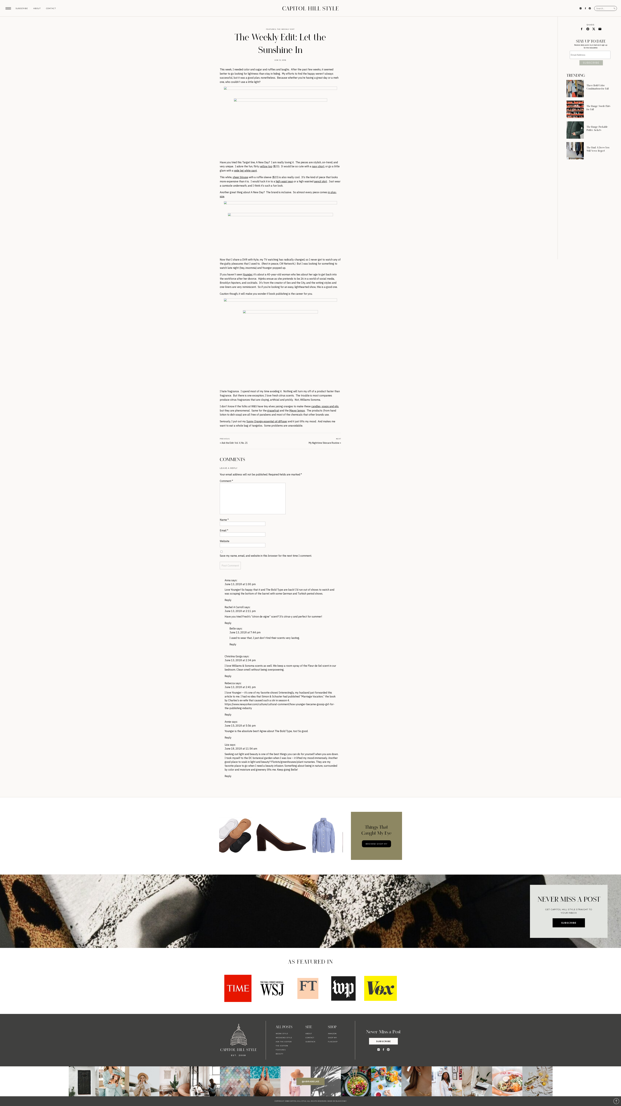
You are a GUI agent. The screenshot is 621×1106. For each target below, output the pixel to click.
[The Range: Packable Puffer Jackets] (575, 130)
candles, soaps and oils (324, 406)
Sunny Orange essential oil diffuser (266, 421)
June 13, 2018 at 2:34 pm (240, 660)
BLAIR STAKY (341, 1101)
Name (224, 519)
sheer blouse (240, 177)
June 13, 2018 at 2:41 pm (240, 687)
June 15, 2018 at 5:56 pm (240, 725)
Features (271, 29)
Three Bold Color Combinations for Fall (598, 87)
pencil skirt (320, 181)
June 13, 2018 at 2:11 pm (240, 611)
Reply (228, 600)
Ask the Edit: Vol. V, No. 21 (235, 442)
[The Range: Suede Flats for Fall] (575, 109)
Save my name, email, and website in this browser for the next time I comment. (266, 555)
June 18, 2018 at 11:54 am (241, 748)
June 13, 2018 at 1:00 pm (240, 584)
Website (224, 541)
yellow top (266, 166)
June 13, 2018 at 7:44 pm (245, 632)
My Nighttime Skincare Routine (324, 442)
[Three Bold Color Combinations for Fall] (575, 88)
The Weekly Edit (285, 29)
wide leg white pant (245, 170)
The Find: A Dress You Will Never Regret (598, 149)
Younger (247, 274)
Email (224, 530)
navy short (318, 166)
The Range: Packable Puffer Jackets (597, 128)
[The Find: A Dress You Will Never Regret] (575, 150)
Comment (226, 481)
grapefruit (273, 410)
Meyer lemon (297, 410)
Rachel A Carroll (234, 607)
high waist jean (284, 181)
